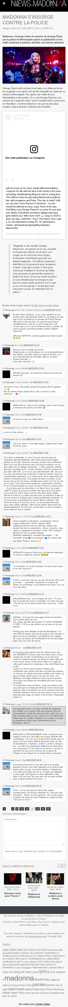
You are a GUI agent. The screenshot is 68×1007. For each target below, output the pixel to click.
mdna (6, 985)
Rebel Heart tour (55, 989)
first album (56, 961)
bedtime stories (20, 953)
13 (37, 808)
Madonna (40, 233)
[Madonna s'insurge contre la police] (34, 48)
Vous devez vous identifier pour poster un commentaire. (34, 851)
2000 (19, 949)
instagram (27, 967)
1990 (12, 949)
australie (7, 953)
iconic (18, 967)
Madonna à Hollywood (34, 895)
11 (27, 808)
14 (43, 808)
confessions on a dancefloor (44, 958)
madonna (19, 978)
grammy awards (30, 964)
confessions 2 (51, 953)
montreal (14, 985)
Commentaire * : (11, 819)
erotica (47, 961)
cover (26, 961)
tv (9, 996)
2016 (38, 950)
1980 (5, 949)
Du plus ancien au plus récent (45, 305)
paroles (39, 984)
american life (55, 950)
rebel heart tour (35, 989)
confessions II (10, 955)
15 (48, 808)
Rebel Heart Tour (13, 992)
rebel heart (16, 989)
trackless (44, 993)
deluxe (33, 961)
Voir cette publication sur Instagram (25, 157)
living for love (22, 972)
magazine (54, 979)
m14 (52, 972)
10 (21, 808)
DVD (40, 961)
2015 (32, 949)
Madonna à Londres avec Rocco (55, 896)
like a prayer (50, 967)
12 (32, 808)
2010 (26, 949)
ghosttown (15, 964)
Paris (29, 985)
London (35, 972)
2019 (44, 950)
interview (37, 967)
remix (28, 993)
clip (31, 953)
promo (51, 985)
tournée (35, 993)
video (14, 996)
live (11, 972)
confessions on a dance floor (35, 955)
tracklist (54, 992)
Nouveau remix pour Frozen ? (12, 894)
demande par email (37, 936)
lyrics (44, 971)
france (6, 964)
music (22, 985)
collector (38, 953)
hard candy (45, 964)
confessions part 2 (13, 961)
